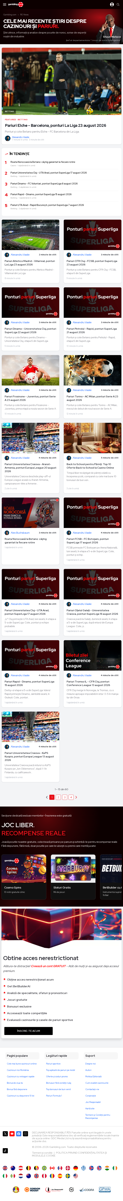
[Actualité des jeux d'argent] (36, 1168)
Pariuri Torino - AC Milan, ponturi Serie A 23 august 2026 (92, 398)
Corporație (90, 1095)
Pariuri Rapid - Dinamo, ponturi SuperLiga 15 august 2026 (29, 683)
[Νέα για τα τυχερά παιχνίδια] (83, 1168)
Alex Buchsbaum (20, 533)
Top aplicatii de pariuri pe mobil (60, 1070)
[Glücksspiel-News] (20, 1168)
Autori (88, 1070)
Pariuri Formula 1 (54, 1095)
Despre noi (90, 1063)
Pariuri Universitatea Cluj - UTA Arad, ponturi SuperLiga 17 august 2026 (27, 612)
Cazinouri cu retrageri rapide (20, 1076)
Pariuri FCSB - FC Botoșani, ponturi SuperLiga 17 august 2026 (88, 540)
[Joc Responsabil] (54, 1189)
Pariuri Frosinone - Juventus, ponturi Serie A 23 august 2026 (30, 398)
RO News (24, 14)
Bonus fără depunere (17, 1089)
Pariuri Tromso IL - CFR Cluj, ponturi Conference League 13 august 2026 (88, 683)
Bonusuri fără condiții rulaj (58, 1083)
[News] (5, 1176)
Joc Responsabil (93, 1102)
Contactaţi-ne (92, 1089)
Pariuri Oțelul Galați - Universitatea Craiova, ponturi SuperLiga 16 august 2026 (92, 612)
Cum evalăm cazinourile (96, 1083)
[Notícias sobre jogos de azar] (44, 1168)
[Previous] (76, 797)
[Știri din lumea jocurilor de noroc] (52, 1176)
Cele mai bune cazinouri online (22, 1063)
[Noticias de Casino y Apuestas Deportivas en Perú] (44, 1176)
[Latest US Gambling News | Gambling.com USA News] (75, 1176)
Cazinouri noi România (18, 1070)
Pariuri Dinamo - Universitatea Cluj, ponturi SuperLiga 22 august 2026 (30, 330)
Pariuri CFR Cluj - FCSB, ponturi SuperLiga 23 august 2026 (92, 262)
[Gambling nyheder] (68, 1168)
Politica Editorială (93, 1076)
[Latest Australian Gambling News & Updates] (13, 1168)
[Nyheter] (68, 1176)
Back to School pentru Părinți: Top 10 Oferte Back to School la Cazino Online (90, 466)
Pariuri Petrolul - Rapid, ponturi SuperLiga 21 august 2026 (92, 330)
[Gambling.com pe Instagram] (25, 1138)
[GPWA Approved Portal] (105, 1189)
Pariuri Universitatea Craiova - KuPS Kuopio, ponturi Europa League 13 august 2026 (29, 756)
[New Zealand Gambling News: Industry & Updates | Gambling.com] (28, 1176)
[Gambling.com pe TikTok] (5, 1155)
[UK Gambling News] (5, 1168)
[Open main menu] (5, 4)
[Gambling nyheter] (36, 1176)
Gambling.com (9, 14)
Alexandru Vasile (20, 137)
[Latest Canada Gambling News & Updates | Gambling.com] (52, 1168)
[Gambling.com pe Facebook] (18, 1138)
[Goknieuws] (28, 1168)
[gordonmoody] (32, 1189)
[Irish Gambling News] (115, 1168)
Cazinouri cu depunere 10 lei (20, 1095)
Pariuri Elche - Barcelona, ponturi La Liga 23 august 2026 (55, 125)
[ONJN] (16, 1189)
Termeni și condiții (42, 1152)
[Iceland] (91, 1168)
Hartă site (89, 1108)
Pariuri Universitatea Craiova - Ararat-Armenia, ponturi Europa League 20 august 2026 (30, 468)
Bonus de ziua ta (15, 1083)
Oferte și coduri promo (57, 1076)
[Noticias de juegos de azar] (13, 1176)
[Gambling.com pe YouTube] (12, 1138)
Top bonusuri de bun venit (58, 1089)
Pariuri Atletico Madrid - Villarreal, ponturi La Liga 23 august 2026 (30, 262)
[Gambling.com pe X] (5, 1138)
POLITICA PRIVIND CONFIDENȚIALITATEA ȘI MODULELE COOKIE (69, 1154)
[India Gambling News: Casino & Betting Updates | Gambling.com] (107, 1168)
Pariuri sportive (53, 1063)
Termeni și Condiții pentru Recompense (97, 1117)
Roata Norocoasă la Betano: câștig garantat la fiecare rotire (26, 540)
